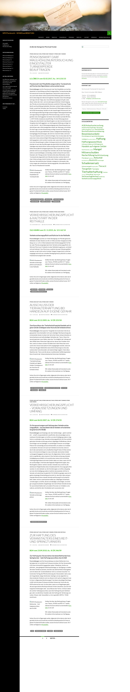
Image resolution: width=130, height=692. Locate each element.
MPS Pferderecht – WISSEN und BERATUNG (18, 33)
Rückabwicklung (85, 160)
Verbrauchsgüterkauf (90, 176)
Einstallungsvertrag (37, 199)
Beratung (54, 37)
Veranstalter (58, 631)
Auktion (93, 129)
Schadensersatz (90, 163)
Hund (83, 149)
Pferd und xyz (6, 70)
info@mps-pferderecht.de (93, 98)
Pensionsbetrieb (58, 199)
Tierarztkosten (45, 201)
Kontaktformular (102, 101)
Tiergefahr (34, 390)
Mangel (98, 149)
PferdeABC (71, 37)
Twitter (4, 108)
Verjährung (102, 176)
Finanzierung (62, 37)
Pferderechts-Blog (7, 46)
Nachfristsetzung (101, 155)
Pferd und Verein (59, 211)
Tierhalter (42, 390)
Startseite (41, 37)
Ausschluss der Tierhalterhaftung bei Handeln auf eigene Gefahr (51, 308)
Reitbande (42, 289)
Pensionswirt (35, 201)
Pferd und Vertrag (60, 532)
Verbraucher (97, 174)
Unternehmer (89, 174)
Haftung (100, 138)
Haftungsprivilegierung (87, 144)
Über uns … (79, 37)
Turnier (50, 631)
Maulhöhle (49, 199)
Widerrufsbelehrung (104, 37)
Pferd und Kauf (6, 59)
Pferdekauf (85, 158)
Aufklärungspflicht (86, 129)
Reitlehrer (91, 158)
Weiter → (53, 638)
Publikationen (6, 45)
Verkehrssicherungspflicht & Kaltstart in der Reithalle (52, 218)
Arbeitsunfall (86, 127)
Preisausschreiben (41, 631)
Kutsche (64, 388)
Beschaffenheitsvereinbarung (93, 131)
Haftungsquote (98, 144)
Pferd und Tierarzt (48, 54)
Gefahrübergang (99, 136)
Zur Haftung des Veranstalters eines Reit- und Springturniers (49, 538)
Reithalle (49, 289)
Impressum (94, 37)
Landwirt (91, 149)
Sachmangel (100, 160)
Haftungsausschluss (37, 388)
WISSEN (48, 37)
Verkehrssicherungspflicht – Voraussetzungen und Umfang (52, 408)
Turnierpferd (56, 201)
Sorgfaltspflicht (95, 166)
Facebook (5, 107)
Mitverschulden (90, 152)
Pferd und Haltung (36, 54)
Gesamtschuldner (92, 139)
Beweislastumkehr (91, 133)
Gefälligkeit (85, 139)
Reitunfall (98, 158)
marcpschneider (44, 73)
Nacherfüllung (88, 155)
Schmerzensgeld (86, 166)
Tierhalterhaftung (92, 171)
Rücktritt (93, 160)
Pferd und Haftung (36, 211)
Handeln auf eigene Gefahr (52, 388)
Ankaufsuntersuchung (94, 125)
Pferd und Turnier (60, 54)
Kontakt (86, 37)
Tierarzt (102, 166)
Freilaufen (34, 289)
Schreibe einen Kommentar (62, 224)
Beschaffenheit (99, 129)
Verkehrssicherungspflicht (38, 291)
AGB (32, 631)
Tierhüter (105, 172)
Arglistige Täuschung (96, 127)
